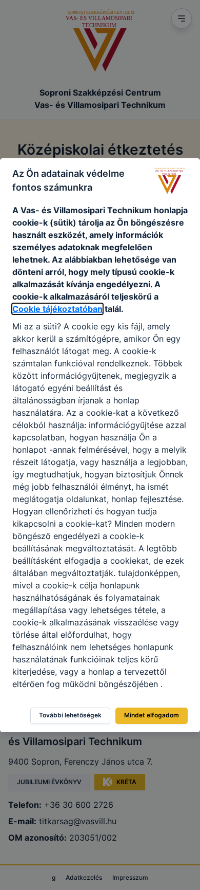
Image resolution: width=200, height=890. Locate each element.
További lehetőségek (70, 715)
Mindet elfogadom (151, 715)
